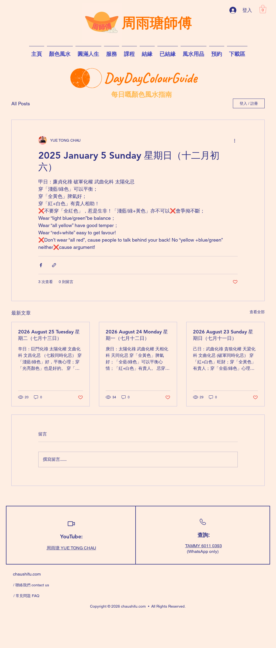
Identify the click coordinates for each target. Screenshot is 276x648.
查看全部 (257, 312)
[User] (71, 523)
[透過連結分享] (54, 265)
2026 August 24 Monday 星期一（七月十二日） (137, 335)
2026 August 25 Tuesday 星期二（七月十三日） (49, 335)
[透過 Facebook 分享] (40, 265)
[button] (262, 9)
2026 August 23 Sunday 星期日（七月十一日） (223, 335)
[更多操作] (234, 140)
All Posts (20, 103)
